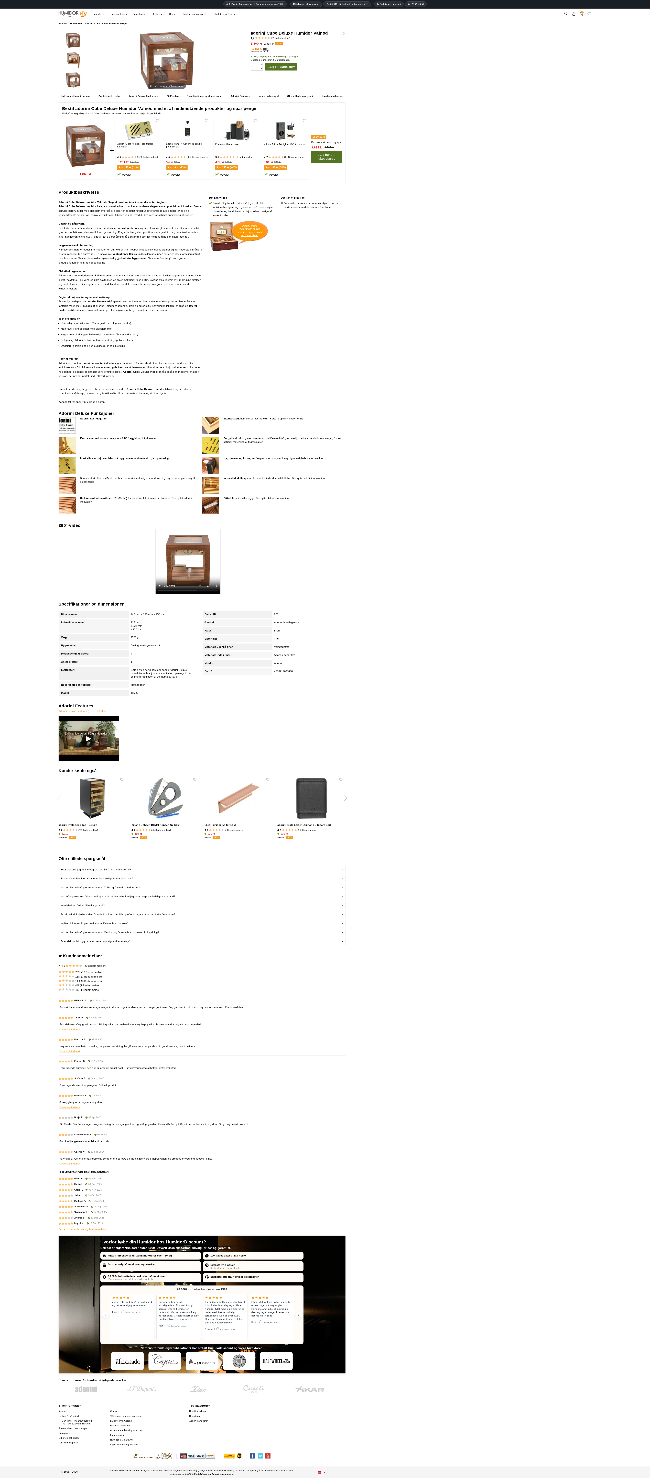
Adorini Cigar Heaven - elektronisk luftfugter (135, 145)
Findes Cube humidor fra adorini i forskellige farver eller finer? (96, 878)
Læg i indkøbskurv (281, 66)
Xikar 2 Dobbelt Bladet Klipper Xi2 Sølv (156, 824)
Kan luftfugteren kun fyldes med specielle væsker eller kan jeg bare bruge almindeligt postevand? (117, 896)
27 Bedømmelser (280, 38)
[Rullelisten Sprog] (321, 1473)
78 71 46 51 (417, 4)
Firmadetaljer (117, 1435)
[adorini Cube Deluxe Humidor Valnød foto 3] (73, 80)
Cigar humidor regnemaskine (125, 1444)
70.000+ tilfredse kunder (349, 4)
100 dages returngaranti (306, 4)
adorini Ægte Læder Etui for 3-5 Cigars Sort (304, 824)
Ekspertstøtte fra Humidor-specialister (234, 1276)
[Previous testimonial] (105, 1315)
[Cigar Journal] (164, 1361)
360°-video (173, 96)
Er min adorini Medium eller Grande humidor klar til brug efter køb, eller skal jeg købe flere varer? (117, 914)
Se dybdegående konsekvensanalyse (213, 1474)
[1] (121, 157)
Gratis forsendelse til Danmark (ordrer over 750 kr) (140, 1255)
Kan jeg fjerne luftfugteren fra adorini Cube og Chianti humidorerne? (100, 887)
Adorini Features (240, 96)
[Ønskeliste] (589, 15)
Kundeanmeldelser (332, 96)
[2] (256, 38)
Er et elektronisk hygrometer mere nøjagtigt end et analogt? (95, 941)
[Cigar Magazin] (239, 1361)
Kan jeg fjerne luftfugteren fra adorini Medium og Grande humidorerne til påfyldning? (109, 932)
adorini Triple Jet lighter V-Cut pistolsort (285, 144)
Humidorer (194, 1416)
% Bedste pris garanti (389, 4)
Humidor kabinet (198, 1411)
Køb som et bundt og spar (75, 96)
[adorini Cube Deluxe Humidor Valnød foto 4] (73, 41)
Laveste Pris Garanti (223, 1264)
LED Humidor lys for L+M (220, 824)
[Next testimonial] (299, 1315)
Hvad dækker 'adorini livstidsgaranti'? (82, 905)
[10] (76, 830)
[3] (124, 157)
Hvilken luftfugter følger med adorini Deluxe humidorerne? (94, 923)
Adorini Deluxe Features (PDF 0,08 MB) (82, 711)
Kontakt (63, 1411)
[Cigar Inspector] (202, 1361)
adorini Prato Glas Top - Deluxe (78, 824)
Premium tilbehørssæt (227, 144)
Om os (113, 1411)
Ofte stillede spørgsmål (300, 96)
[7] (277, 157)
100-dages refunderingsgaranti (126, 1416)
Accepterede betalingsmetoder (126, 1430)
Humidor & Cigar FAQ (121, 1440)
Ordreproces (65, 1433)
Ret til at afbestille (120, 1425)
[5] (127, 157)
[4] (259, 38)
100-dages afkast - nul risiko (228, 1255)
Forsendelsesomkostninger (73, 1428)
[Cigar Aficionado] (127, 1361)
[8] (265, 38)
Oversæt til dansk (70, 1029)
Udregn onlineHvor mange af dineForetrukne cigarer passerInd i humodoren (249, 230)
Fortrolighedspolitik (69, 1442)
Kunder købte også (268, 96)
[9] (79, 966)
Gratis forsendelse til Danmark (257, 4)
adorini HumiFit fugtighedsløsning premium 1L (184, 145)
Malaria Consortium (129, 1470)
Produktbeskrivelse (109, 96)
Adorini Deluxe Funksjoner (143, 96)
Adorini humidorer (198, 1421)
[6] (262, 38)
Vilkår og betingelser (69, 1438)
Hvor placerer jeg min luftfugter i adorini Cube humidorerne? (95, 869)
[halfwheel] (276, 1361)
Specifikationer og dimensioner (204, 96)
